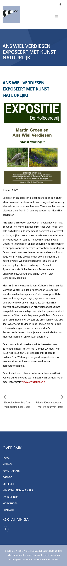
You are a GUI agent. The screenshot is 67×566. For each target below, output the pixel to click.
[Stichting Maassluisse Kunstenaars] (11, 14)
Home (6, 457)
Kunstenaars (11, 470)
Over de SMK (10, 497)
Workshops (10, 503)
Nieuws (7, 464)
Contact (8, 510)
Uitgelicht (10, 483)
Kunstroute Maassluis (18, 490)
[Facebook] (6, 529)
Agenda (7, 477)
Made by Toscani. (50, 559)
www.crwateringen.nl (34, 381)
